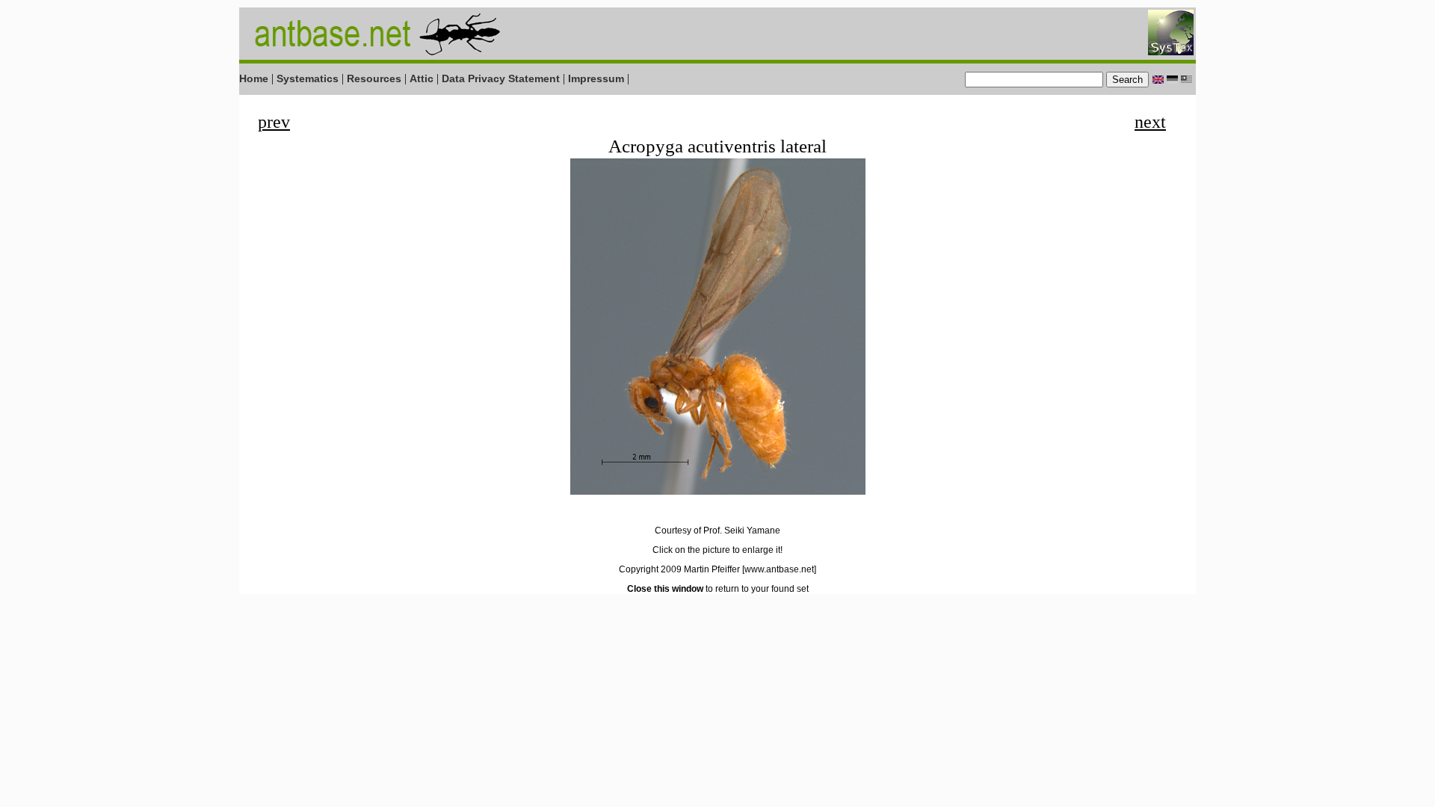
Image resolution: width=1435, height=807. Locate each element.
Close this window (665, 589)
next (1150, 122)
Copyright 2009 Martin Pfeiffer (679, 569)
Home (253, 78)
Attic (421, 78)
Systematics (308, 78)
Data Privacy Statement (501, 78)
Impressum (596, 78)
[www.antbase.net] (779, 569)
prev (274, 122)
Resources (374, 78)
